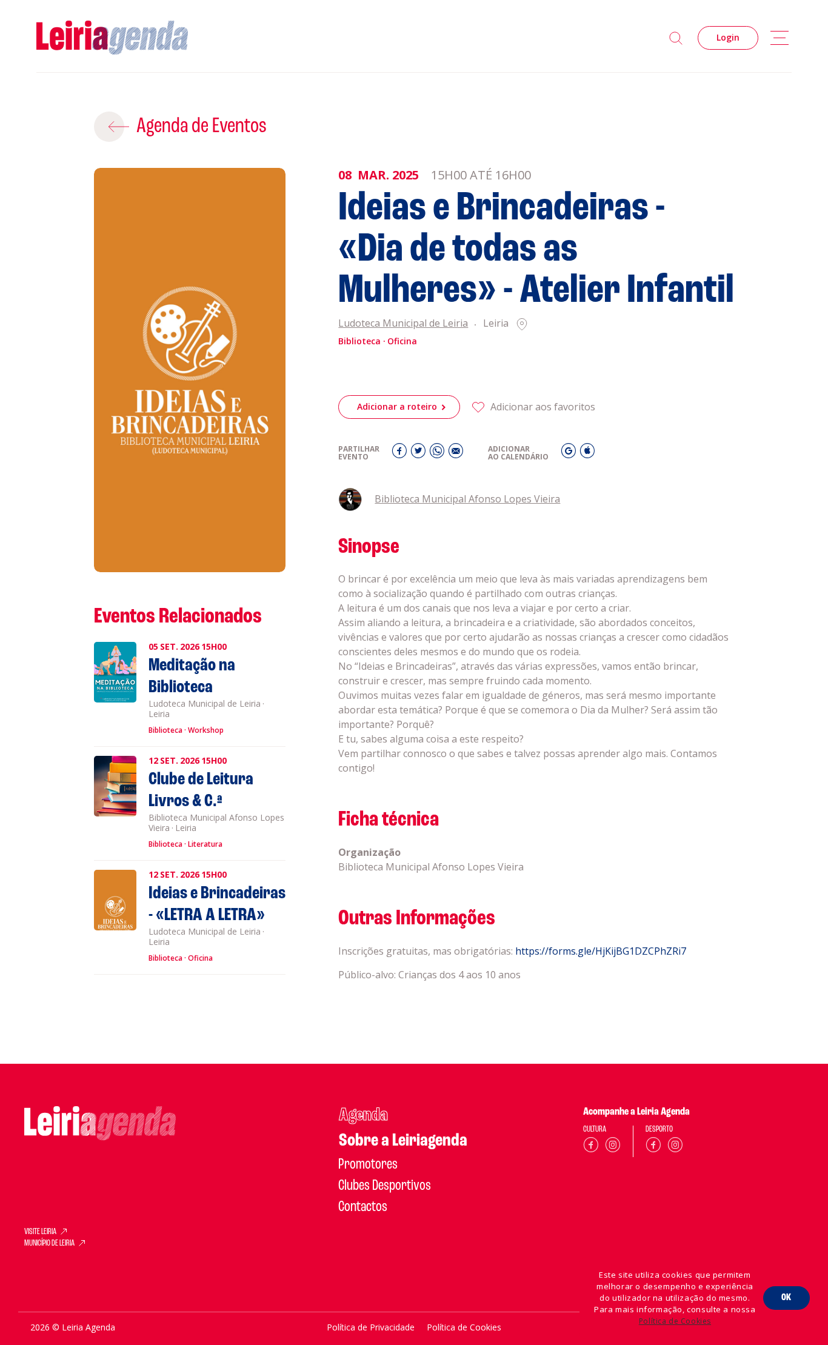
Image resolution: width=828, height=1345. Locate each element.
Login (728, 37)
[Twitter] (419, 453)
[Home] (112, 38)
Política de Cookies (675, 1321)
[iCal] (587, 453)
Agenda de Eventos (201, 127)
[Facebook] (401, 453)
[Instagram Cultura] (613, 1147)
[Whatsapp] (438, 453)
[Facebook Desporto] (653, 1147)
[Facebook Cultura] (591, 1147)
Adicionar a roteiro (397, 406)
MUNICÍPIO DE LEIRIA (49, 1244)
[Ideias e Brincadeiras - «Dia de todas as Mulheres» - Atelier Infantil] (190, 370)
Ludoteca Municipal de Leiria (403, 324)
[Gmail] (570, 453)
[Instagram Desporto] (675, 1147)
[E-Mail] (456, 453)
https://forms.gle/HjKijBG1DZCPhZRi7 (600, 951)
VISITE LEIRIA (40, 1232)
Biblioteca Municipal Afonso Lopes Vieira (467, 499)
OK (786, 1298)
